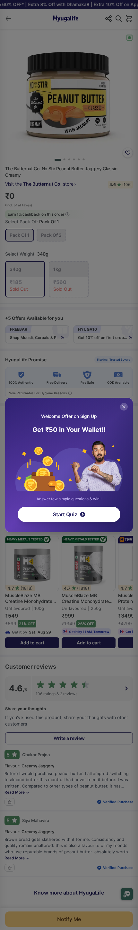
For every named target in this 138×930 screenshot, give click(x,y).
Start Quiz (65, 514)
